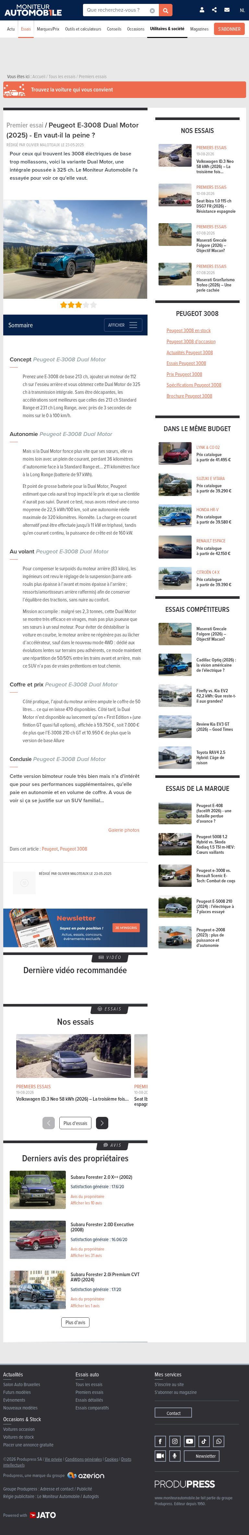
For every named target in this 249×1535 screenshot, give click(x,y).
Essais (26, 29)
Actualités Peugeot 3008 (190, 352)
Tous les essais (89, 1384)
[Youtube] (189, 1441)
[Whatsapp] (218, 1441)
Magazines (199, 29)
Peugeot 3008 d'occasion (191, 341)
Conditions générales (83, 1459)
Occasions (135, 29)
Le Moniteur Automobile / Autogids (68, 1496)
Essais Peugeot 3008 (186, 363)
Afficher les (86, 1203)
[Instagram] (175, 1441)
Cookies (111, 1459)
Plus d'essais (75, 1123)
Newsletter (206, 1456)
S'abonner (229, 28)
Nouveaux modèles (20, 1407)
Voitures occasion (19, 1429)
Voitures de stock (18, 1436)
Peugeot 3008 (73, 848)
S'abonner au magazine (176, 1392)
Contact (174, 1413)
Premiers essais (89, 1392)
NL (242, 10)
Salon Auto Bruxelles (21, 1384)
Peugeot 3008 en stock (189, 330)
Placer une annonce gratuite (28, 1444)
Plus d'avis (75, 1322)
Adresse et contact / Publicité (66, 1488)
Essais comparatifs (92, 1407)
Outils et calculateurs (83, 29)
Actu (11, 29)
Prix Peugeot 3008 (184, 374)
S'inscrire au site (169, 1384)
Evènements (14, 1399)
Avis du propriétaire (87, 1196)
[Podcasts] (175, 1456)
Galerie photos (123, 830)
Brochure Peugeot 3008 (189, 395)
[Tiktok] (204, 1441)
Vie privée (53, 1459)
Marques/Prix (48, 29)
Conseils (114, 29)
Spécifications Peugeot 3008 (194, 384)
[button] (102, 1123)
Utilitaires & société (167, 28)
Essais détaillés (89, 1399)
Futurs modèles (17, 1392)
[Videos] (160, 1456)
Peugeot (50, 848)
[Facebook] (160, 1441)
